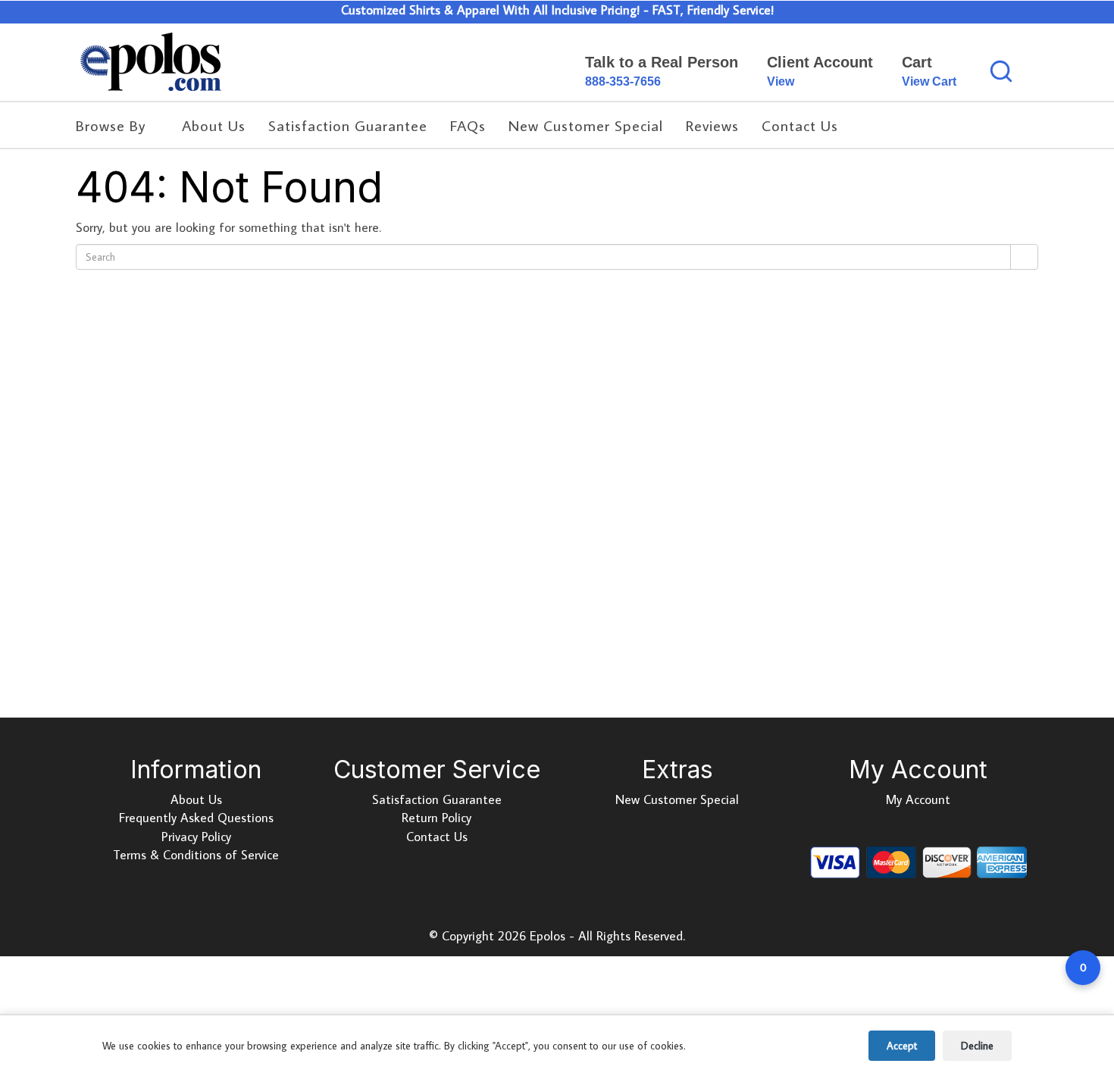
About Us (196, 799)
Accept (902, 1046)
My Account (918, 799)
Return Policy (436, 817)
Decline (977, 1046)
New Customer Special (677, 799)
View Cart (929, 81)
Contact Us (437, 836)
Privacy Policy (196, 836)
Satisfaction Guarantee (437, 799)
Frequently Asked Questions (196, 817)
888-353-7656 (623, 81)
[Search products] (1001, 71)
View (780, 81)
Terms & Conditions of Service (196, 854)
